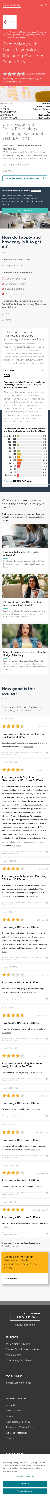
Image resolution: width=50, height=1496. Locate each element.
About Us (11, 1405)
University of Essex (18, 32)
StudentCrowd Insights (18, 1382)
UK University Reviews (18, 1343)
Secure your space (25, 210)
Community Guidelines (18, 1360)
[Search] (42, 5)
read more (8, 171)
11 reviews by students (35, 74)
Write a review (11, 1278)
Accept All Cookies (25, 1491)
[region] (25, 1475)
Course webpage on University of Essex (22, 178)
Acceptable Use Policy (18, 1421)
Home (6, 32)
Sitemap (10, 1438)
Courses (31, 32)
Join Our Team (14, 1410)
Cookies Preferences (17, 1433)
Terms (9, 1416)
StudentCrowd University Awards (23, 1349)
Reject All (25, 1484)
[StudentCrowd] (12, 5)
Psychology (41, 32)
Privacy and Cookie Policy (20, 1427)
